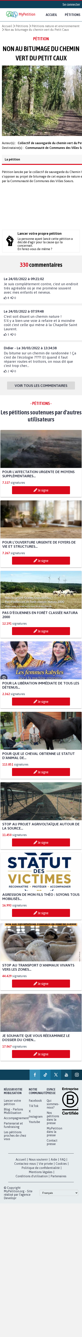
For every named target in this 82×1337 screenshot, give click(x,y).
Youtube (34, 1131)
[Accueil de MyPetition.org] (21, 14)
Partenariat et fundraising (13, 1134)
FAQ (62, 1168)
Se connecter (71, 4)
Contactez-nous (25, 1172)
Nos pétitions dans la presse (53, 1127)
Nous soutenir (38, 1168)
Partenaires (58, 1185)
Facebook (35, 1109)
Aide (54, 1168)
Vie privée (46, 1172)
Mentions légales (40, 1181)
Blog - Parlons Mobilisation (13, 1120)
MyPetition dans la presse (54, 1141)
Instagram (36, 1125)
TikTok (34, 1115)
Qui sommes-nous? (53, 1113)
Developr (10, 1207)
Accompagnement (16, 1127)
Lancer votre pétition (12, 1111)
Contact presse (52, 1151)
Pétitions (22, 26)
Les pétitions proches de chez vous (15, 1144)
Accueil (51, 15)
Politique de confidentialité (41, 1177)
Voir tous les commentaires (41, 395)
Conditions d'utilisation (32, 1185)
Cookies (61, 1172)
